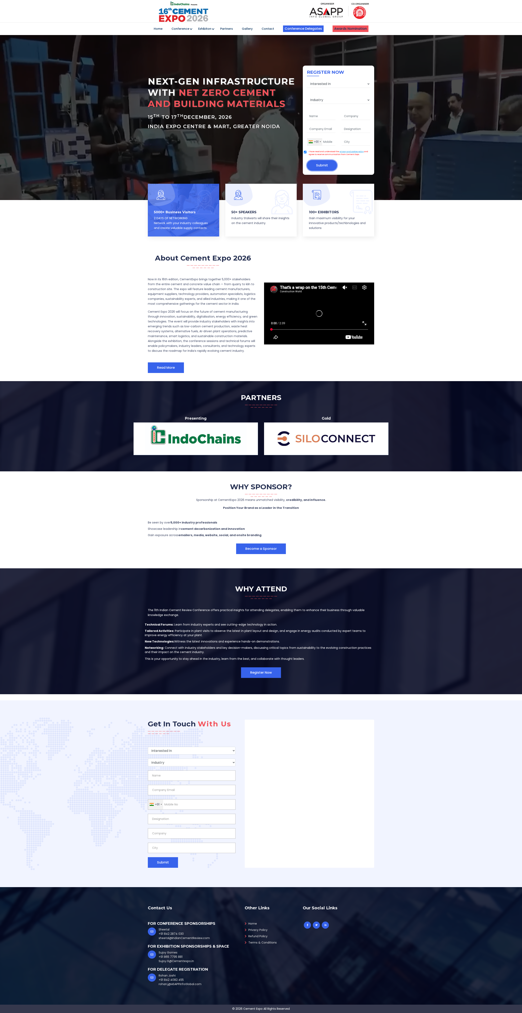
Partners (226, 29)
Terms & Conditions (262, 942)
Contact (268, 29)
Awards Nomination (350, 28)
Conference (180, 29)
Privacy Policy (258, 930)
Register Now (261, 672)
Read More (166, 367)
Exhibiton (204, 29)
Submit (322, 165)
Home (158, 29)
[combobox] (314, 141)
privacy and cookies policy (352, 151)
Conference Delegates (303, 28)
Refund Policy (258, 936)
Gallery (247, 29)
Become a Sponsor (261, 548)
